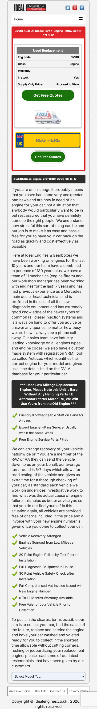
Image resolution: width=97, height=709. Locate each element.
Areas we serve (20, 691)
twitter (67, 7)
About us (40, 691)
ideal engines (30, 7)
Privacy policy (78, 691)
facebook (82, 7)
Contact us (57, 691)
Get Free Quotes (48, 95)
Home (18, 19)
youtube (75, 7)
